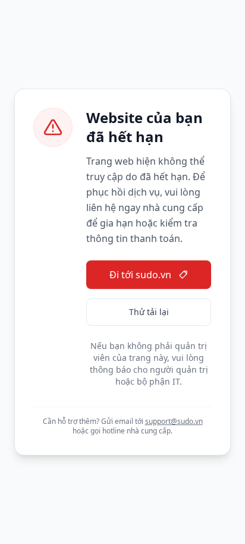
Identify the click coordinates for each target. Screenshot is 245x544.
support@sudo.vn (174, 421)
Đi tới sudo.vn (140, 274)
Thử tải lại (149, 311)
